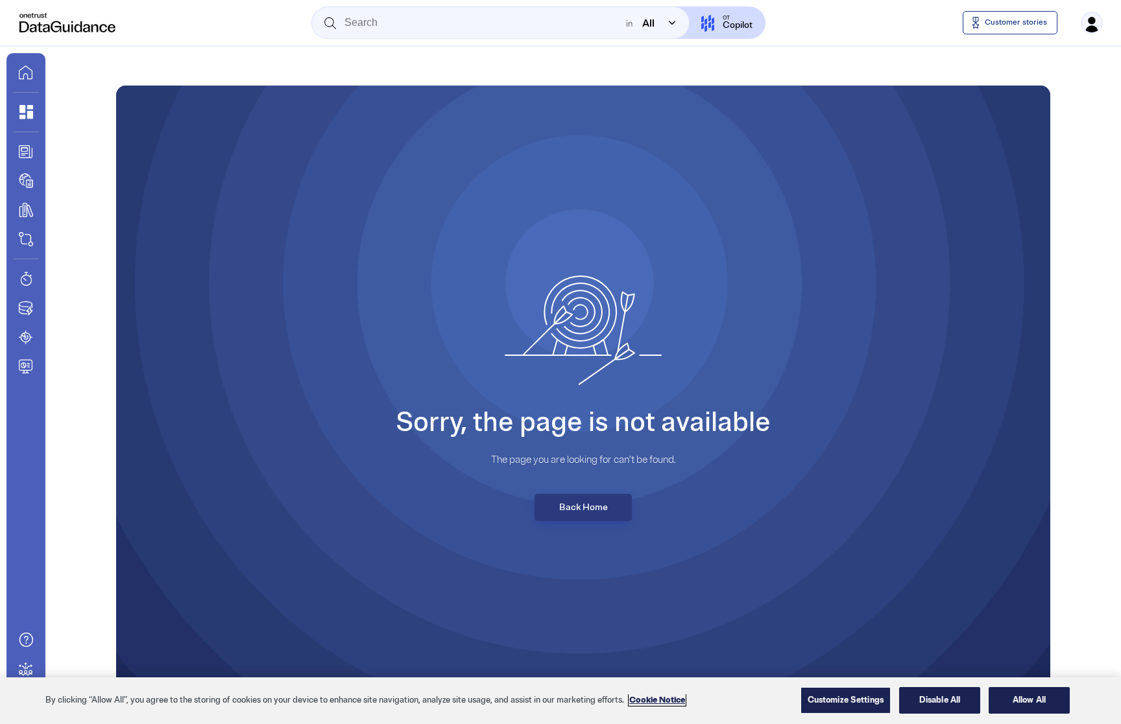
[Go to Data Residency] (26, 308)
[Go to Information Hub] (26, 152)
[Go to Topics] (26, 210)
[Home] (68, 22)
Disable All (939, 700)
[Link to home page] (26, 73)
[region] (560, 700)
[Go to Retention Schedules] (26, 279)
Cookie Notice (657, 700)
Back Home (583, 507)
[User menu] (1092, 22)
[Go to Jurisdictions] (26, 181)
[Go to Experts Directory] (26, 669)
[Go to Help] (26, 640)
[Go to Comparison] (26, 239)
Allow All (1029, 700)
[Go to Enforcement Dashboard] (26, 366)
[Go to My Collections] (26, 112)
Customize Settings (846, 700)
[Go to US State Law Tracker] (26, 337)
